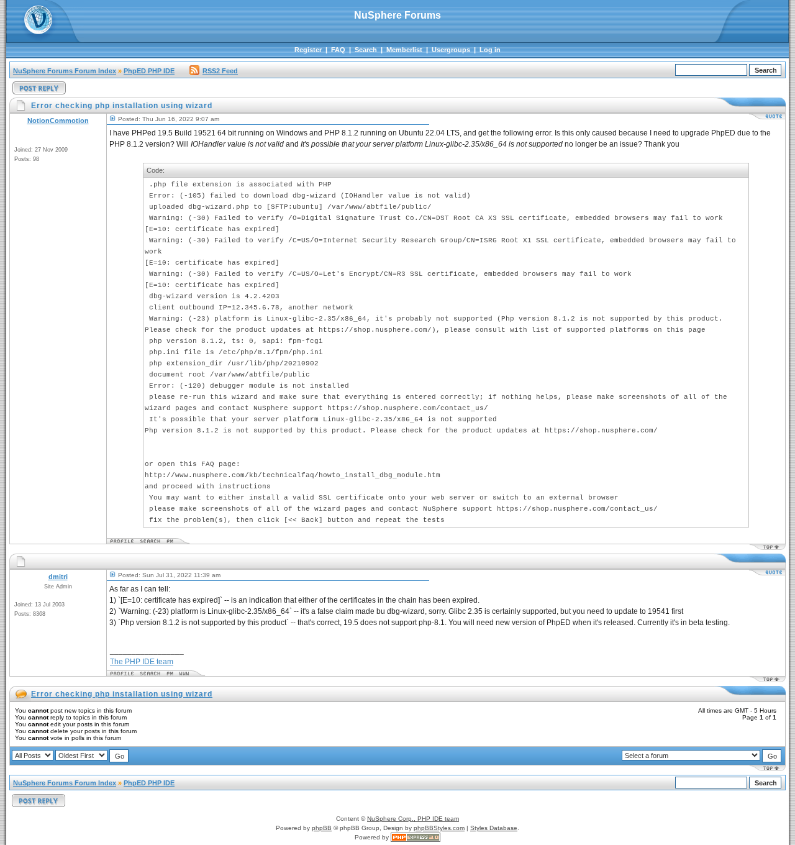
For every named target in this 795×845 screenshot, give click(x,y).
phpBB (322, 827)
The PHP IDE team (141, 661)
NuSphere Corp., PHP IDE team (413, 818)
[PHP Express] (415, 837)
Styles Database (493, 827)
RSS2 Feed (220, 71)
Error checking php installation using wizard (121, 694)
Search (366, 49)
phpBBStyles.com (439, 827)
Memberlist (404, 49)
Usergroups (451, 49)
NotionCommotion (58, 120)
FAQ (338, 49)
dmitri (58, 576)
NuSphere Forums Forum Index (64, 71)
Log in (490, 49)
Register (308, 49)
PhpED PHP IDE (149, 71)
